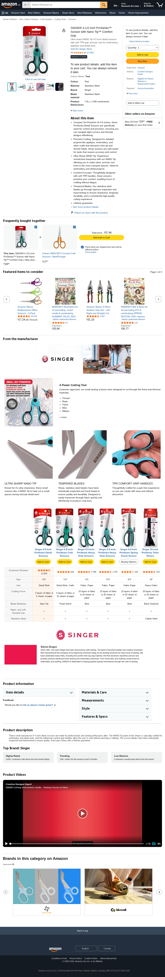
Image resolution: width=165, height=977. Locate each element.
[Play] (5, 843)
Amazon (141, 68)
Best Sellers (34, 12)
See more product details (85, 207)
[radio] (12, 87)
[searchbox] (65, 5)
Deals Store (68, 12)
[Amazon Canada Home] (55, 949)
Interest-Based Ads (108, 958)
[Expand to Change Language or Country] (94, 948)
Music (113, 12)
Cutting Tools (60, 19)
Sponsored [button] (7, 864)
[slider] (77, 843)
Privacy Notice (75, 958)
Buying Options (128, 561)
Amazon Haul (18, 12)
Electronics (100, 12)
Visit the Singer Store (81, 49)
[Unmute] (159, 844)
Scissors (72, 19)
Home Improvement (138, 12)
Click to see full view (35, 79)
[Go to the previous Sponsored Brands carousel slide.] (5, 892)
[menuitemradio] (153, 843)
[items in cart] (160, 5)
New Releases (84, 12)
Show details (90, 252)
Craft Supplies (46, 19)
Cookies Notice (91, 958)
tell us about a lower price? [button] (38, 705)
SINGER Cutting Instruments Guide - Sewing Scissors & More (37, 787)
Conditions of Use (59, 958)
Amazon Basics (51, 12)
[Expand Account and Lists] (140, 6)
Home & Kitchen (10, 19)
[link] (59, 237)
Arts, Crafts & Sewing (28, 19)
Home (122, 12)
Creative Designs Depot (145, 73)
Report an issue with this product (91, 212)
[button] (5, 13)
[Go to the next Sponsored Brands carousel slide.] (159, 892)
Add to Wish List (136, 103)
